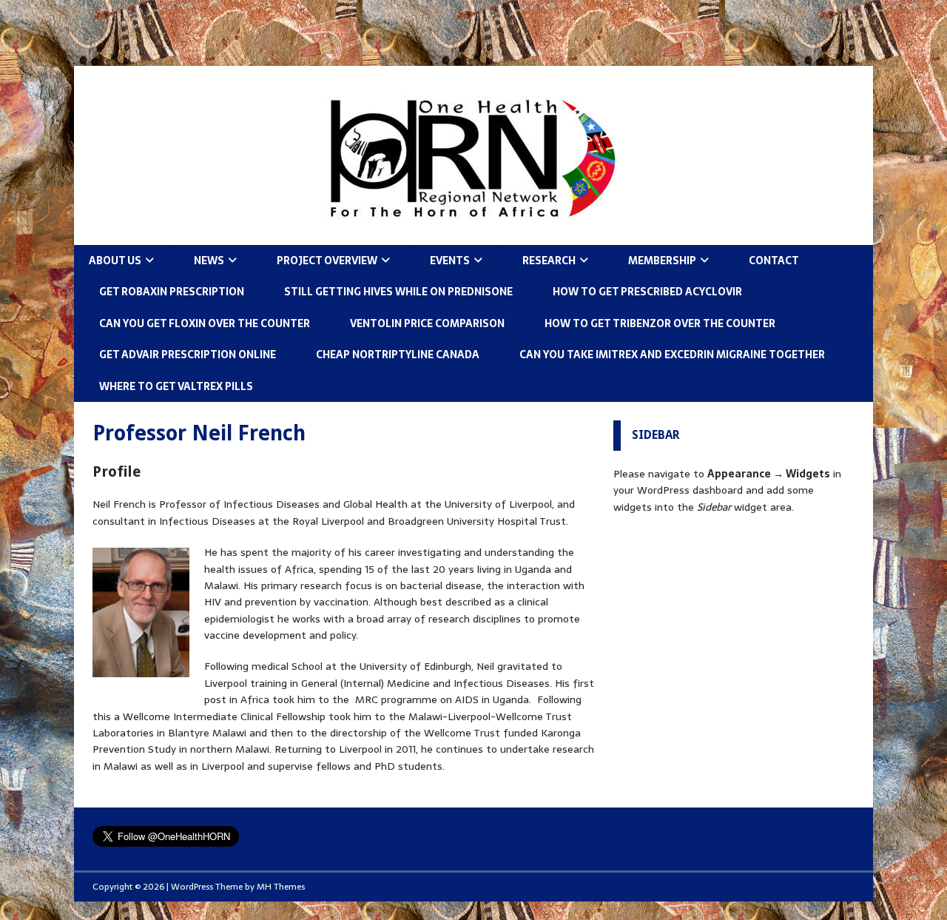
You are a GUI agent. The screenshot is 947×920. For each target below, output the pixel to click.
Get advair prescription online (187, 354)
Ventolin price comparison (427, 323)
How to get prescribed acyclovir (647, 291)
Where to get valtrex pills (176, 386)
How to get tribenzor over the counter (660, 323)
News (209, 260)
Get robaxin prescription (171, 291)
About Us (115, 260)
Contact (774, 260)
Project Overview (327, 260)
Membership (662, 260)
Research (549, 260)
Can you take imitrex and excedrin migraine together (672, 354)
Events (450, 260)
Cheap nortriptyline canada (397, 354)
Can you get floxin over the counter (204, 323)
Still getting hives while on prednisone (398, 291)
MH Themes (281, 886)
